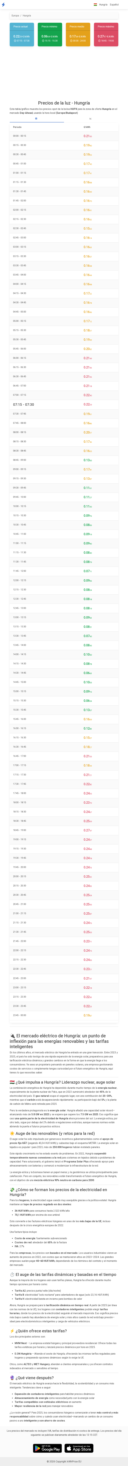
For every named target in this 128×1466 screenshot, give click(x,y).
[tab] (37, 118)
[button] (122, 4)
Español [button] (114, 4)
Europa (15, 15)
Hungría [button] (102, 4)
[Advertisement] (64, 75)
